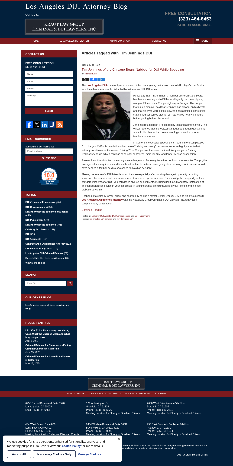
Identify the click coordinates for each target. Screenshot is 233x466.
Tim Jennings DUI (125, 219)
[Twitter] (37, 124)
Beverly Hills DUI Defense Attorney (47, 258)
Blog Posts (160, 394)
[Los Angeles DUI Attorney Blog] (116, 6)
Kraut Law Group (120, 41)
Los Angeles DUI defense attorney (102, 199)
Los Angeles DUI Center (74, 41)
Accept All (19, 454)
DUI (30, 234)
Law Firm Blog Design (192, 454)
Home (35, 41)
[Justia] (52, 124)
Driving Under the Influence (43, 224)
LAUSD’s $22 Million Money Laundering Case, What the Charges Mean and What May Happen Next (47, 334)
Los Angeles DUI (97, 85)
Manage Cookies (89, 454)
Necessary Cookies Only (54, 454)
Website (80, 394)
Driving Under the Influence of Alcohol (46, 213)
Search (70, 283)
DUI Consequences (121, 216)
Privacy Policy (96, 394)
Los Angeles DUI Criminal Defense (46, 253)
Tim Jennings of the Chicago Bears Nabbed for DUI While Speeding (133, 69)
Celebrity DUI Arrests (101, 216)
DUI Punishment (142, 216)
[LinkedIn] (44, 124)
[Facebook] (29, 124)
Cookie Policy (71, 446)
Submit (49, 111)
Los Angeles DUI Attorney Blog (64, 24)
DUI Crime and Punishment (43, 202)
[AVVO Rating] (49, 176)
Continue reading (92, 210)
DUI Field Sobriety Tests (41, 248)
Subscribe (49, 158)
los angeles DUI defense (101, 219)
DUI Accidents (36, 239)
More (204, 41)
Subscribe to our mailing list (39, 146)
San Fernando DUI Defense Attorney (48, 243)
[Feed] (59, 124)
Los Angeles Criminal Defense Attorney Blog (47, 307)
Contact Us (159, 41)
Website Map (144, 394)
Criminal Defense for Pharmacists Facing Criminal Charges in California (48, 347)
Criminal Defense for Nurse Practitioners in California (47, 358)
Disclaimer (113, 394)
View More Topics (35, 262)
